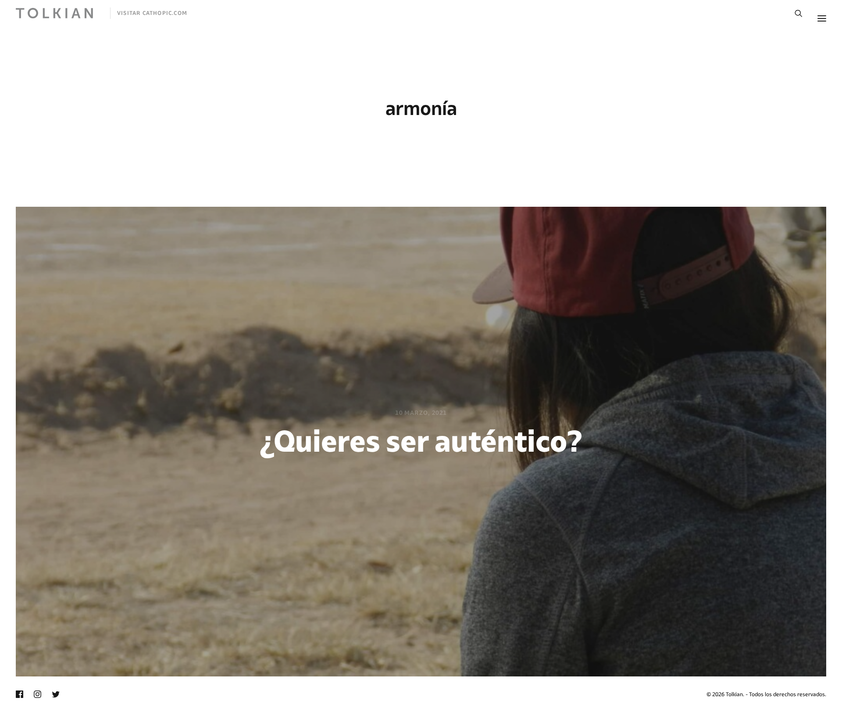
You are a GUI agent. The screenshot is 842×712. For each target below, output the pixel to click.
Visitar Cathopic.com (152, 13)
